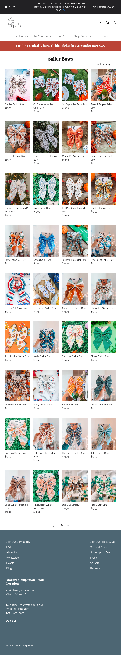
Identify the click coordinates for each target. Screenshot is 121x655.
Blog (9, 568)
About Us (11, 552)
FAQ (8, 547)
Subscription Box (100, 552)
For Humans (20, 36)
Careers (94, 562)
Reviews (95, 568)
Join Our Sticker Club (102, 541)
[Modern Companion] (15, 22)
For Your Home (43, 36)
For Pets (62, 36)
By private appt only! (31, 604)
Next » (65, 525)
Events (104, 36)
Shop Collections (83, 36)
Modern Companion (23, 645)
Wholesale (12, 557)
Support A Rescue (101, 547)
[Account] (99, 23)
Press (93, 557)
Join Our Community (18, 541)
